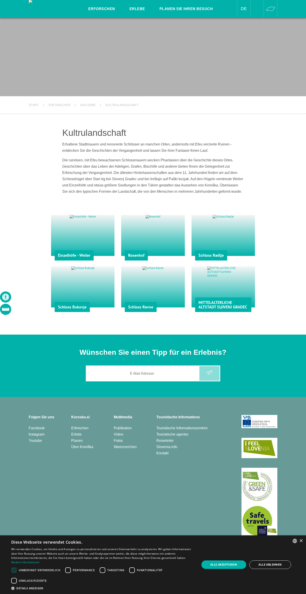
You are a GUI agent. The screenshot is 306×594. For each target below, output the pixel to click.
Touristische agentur (172, 434)
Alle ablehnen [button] (270, 564)
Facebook (37, 428)
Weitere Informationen (25, 562)
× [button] (301, 541)
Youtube (35, 440)
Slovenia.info (166, 447)
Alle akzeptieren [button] (223, 564)
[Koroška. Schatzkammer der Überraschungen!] (53, 6)
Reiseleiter (165, 440)
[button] (102, 588)
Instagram (36, 434)
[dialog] (153, 564)
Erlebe (76, 434)
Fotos (118, 440)
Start (34, 105)
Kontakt (162, 453)
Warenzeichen (125, 447)
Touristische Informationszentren (182, 428)
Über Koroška (82, 447)
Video (118, 434)
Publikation (123, 428)
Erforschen (79, 428)
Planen (77, 440)
